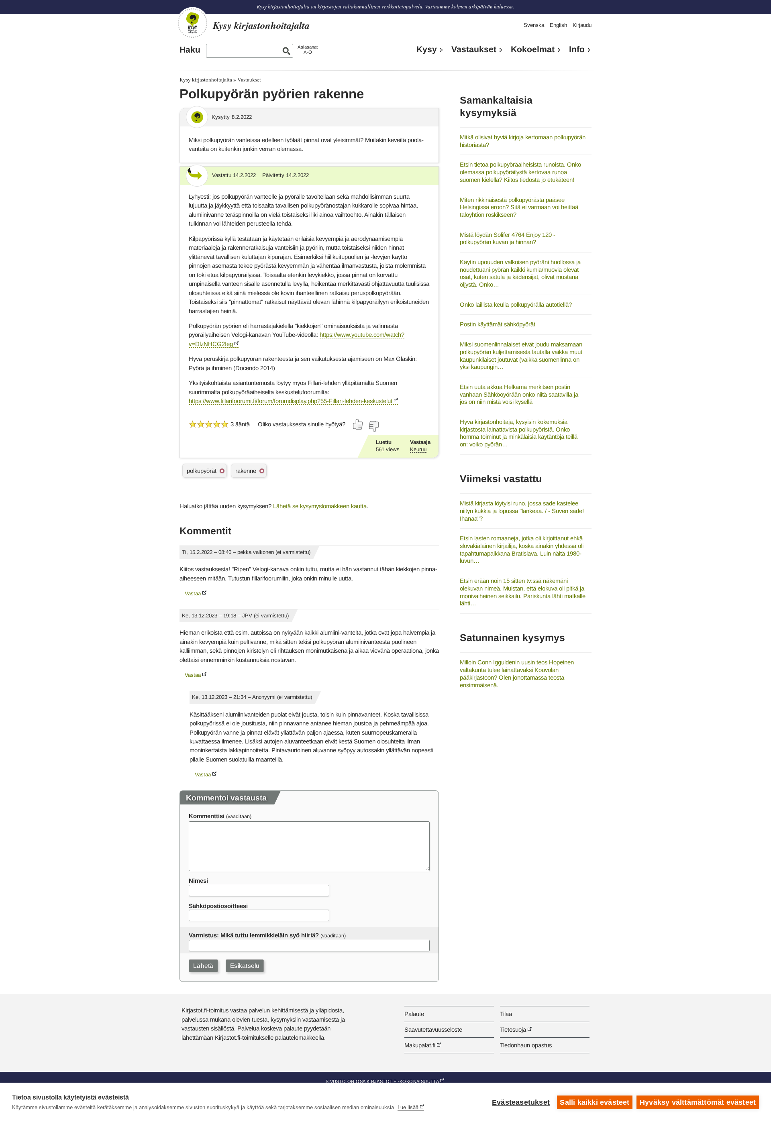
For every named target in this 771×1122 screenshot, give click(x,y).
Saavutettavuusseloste (433, 1029)
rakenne (245, 470)
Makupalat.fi (419, 1045)
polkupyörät (201, 470)
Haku (189, 50)
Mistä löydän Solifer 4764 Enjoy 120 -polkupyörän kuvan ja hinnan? (507, 238)
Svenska (534, 25)
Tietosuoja (513, 1029)
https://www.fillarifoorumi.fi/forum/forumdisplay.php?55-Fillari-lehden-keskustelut (290, 400)
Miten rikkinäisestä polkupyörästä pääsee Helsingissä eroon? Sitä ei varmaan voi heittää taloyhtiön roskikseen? (519, 207)
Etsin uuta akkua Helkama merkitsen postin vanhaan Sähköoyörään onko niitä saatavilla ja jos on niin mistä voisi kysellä (519, 394)
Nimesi (198, 880)
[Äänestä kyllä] (358, 424)
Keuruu (418, 449)
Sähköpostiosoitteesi (218, 905)
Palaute (414, 1013)
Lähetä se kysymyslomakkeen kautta (320, 506)
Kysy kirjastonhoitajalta (205, 79)
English (558, 25)
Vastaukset (473, 49)
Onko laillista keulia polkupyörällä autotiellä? (516, 304)
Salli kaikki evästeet (594, 1102)
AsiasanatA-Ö (308, 50)
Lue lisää (408, 1107)
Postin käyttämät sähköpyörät (497, 324)
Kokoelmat (533, 49)
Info (577, 49)
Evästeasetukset (521, 1102)
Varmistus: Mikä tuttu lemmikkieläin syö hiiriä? (254, 935)
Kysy (426, 49)
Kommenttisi (206, 815)
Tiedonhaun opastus (526, 1045)
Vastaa (193, 594)
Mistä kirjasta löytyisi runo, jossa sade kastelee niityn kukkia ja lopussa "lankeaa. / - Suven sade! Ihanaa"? (522, 510)
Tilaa (506, 1013)
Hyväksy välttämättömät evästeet (698, 1102)
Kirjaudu (582, 25)
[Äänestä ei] (373, 426)
